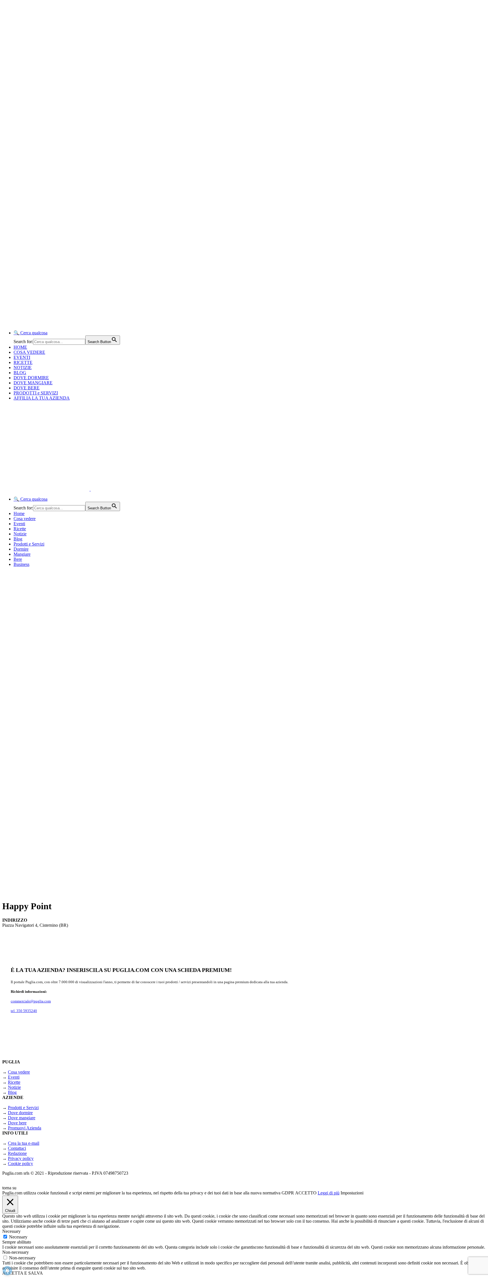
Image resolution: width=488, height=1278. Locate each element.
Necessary (18, 1237)
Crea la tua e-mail (23, 1143)
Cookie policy (20, 1163)
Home (19, 513)
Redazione (17, 1153)
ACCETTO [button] (306, 1192)
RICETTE (23, 362)
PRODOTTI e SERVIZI (36, 393)
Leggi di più (328, 1192)
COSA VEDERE (29, 352)
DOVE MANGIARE (33, 382)
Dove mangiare (21, 1117)
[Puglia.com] (103, 489)
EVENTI (22, 357)
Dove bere (17, 1122)
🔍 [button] (30, 332)
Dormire (21, 549)
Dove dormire (20, 1112)
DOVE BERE (27, 387)
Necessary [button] (11, 1231)
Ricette (20, 528)
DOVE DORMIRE (31, 377)
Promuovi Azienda (24, 1128)
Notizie (20, 533)
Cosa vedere (25, 518)
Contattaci (17, 1148)
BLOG (20, 372)
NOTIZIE (23, 367)
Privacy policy (21, 1158)
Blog (18, 539)
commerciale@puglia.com (31, 1001)
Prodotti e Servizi (29, 544)
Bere (18, 559)
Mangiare (22, 554)
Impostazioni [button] (352, 1192)
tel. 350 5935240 (24, 1011)
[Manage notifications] (7, 1270)
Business (21, 564)
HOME (20, 347)
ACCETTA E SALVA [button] (22, 1273)
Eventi (19, 523)
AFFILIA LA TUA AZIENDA (42, 398)
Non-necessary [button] (15, 1252)
